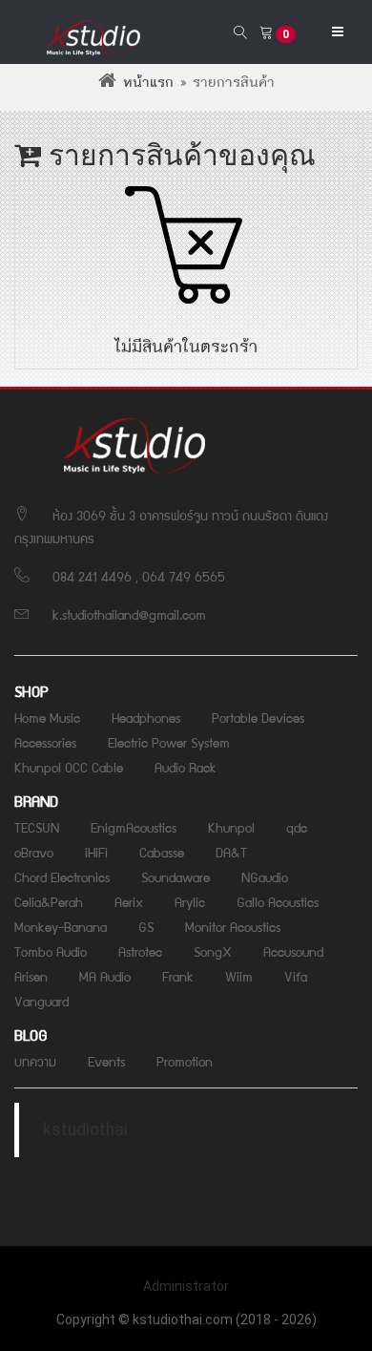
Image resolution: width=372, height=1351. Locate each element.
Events (106, 1060)
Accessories (45, 741)
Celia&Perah (48, 901)
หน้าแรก (148, 83)
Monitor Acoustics (232, 926)
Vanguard (41, 1000)
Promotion (184, 1060)
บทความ (35, 1060)
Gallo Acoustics (278, 901)
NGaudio (264, 876)
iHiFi (96, 851)
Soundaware (175, 876)
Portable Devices (258, 717)
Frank (178, 975)
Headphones (146, 717)
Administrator (186, 1286)
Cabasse (161, 851)
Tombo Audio (50, 951)
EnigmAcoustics (133, 826)
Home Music (47, 717)
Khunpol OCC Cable (68, 766)
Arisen (31, 975)
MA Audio (105, 975)
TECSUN (36, 826)
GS (146, 926)
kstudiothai (85, 1129)
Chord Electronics (62, 876)
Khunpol (231, 826)
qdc (296, 826)
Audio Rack (186, 766)
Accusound (293, 951)
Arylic (190, 901)
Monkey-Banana (60, 926)
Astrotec (140, 951)
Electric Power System (169, 741)
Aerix (128, 901)
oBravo (33, 851)
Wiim (239, 975)
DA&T (231, 851)
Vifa (295, 975)
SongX (213, 951)
